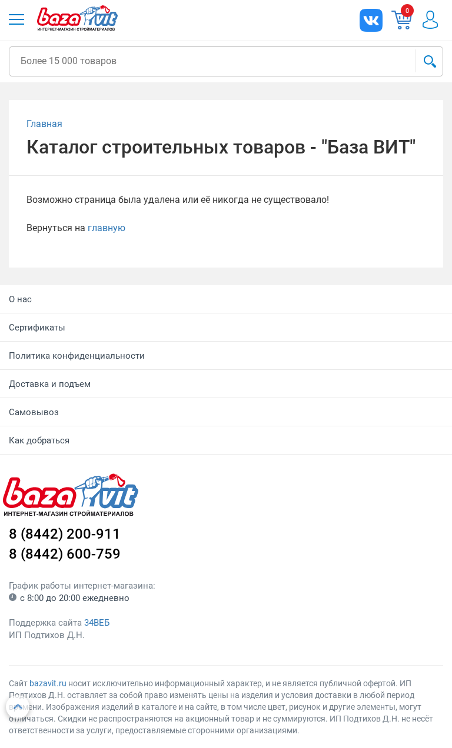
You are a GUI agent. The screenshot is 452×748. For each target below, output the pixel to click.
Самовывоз (34, 412)
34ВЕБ (96, 622)
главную (106, 227)
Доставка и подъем (50, 384)
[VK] (371, 20)
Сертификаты (37, 327)
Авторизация (430, 20)
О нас (20, 299)
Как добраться (39, 440)
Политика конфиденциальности (77, 355)
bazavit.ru (48, 683)
